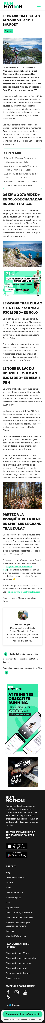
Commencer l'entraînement (22, 1014)
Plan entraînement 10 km (17, 953)
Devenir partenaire (14, 892)
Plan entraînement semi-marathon (21, 958)
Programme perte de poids (18, 973)
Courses (8, 31)
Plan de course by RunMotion (19, 917)
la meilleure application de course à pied (20, 835)
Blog (8, 872)
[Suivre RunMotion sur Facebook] (10, 992)
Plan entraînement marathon (19, 963)
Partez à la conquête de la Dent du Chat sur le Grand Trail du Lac (21, 183)
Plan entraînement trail (16, 968)
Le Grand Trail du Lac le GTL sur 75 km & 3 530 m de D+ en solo (21, 168)
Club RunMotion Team (16, 936)
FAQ (8, 902)
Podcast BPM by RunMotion (19, 912)
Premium (10, 882)
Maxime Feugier (22, 625)
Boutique (10, 931)
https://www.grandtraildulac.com (24, 592)
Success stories (13, 978)
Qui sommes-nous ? (15, 877)
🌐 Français (14, 1005)
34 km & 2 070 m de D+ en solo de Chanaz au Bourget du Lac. (21, 160)
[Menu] (39, 5)
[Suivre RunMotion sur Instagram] (18, 992)
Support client (12, 907)
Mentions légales (13, 897)
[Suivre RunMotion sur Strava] (10, 997)
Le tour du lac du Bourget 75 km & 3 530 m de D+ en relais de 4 (22, 176)
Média (8, 887)
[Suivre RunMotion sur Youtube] (27, 992)
